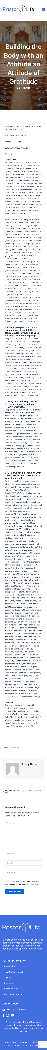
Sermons (23, 87)
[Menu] (43, 9)
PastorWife (9, 966)
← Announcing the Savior (11, 791)
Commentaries (11, 988)
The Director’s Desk (13, 972)
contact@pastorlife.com (17, 1010)
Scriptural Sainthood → (35, 791)
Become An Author (13, 994)
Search (7, 977)
